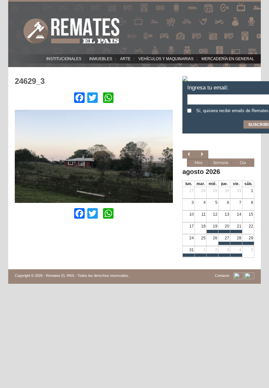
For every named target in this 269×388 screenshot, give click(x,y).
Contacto (222, 276)
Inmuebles (100, 59)
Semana (220, 162)
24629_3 (30, 81)
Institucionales (63, 59)
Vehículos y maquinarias (166, 59)
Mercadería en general (227, 59)
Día (243, 162)
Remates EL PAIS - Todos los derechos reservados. (87, 276)
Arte (125, 59)
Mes (198, 162)
